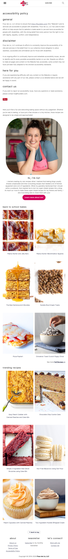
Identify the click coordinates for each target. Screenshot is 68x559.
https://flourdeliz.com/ (39, 24)
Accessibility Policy (13, 551)
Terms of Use (13, 548)
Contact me (55, 545)
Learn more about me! (34, 197)
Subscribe (28, 543)
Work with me (55, 543)
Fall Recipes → (59, 362)
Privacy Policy (13, 545)
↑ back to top (34, 532)
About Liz (12, 543)
